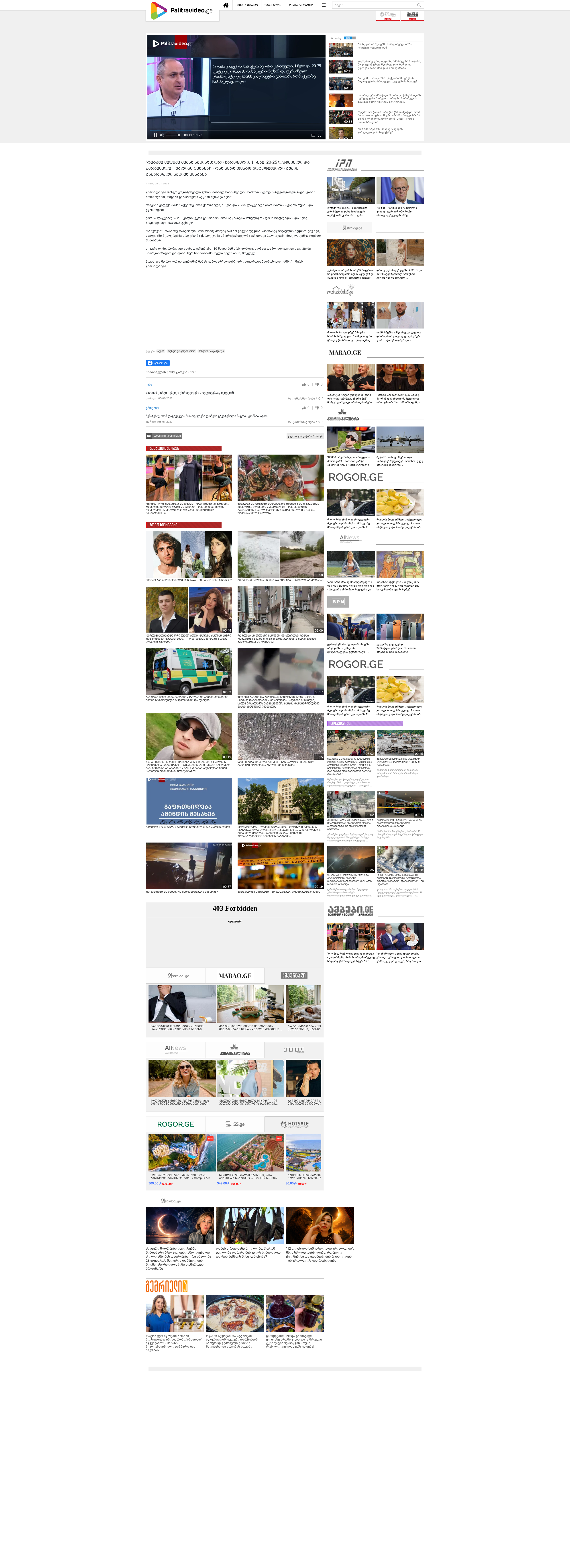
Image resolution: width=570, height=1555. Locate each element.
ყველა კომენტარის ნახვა (305, 436)
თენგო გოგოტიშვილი (181, 351)
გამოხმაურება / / (308, 398)
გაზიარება (160, 363)
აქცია (160, 351)
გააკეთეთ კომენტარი (167, 436)
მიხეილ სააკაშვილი (211, 351)
